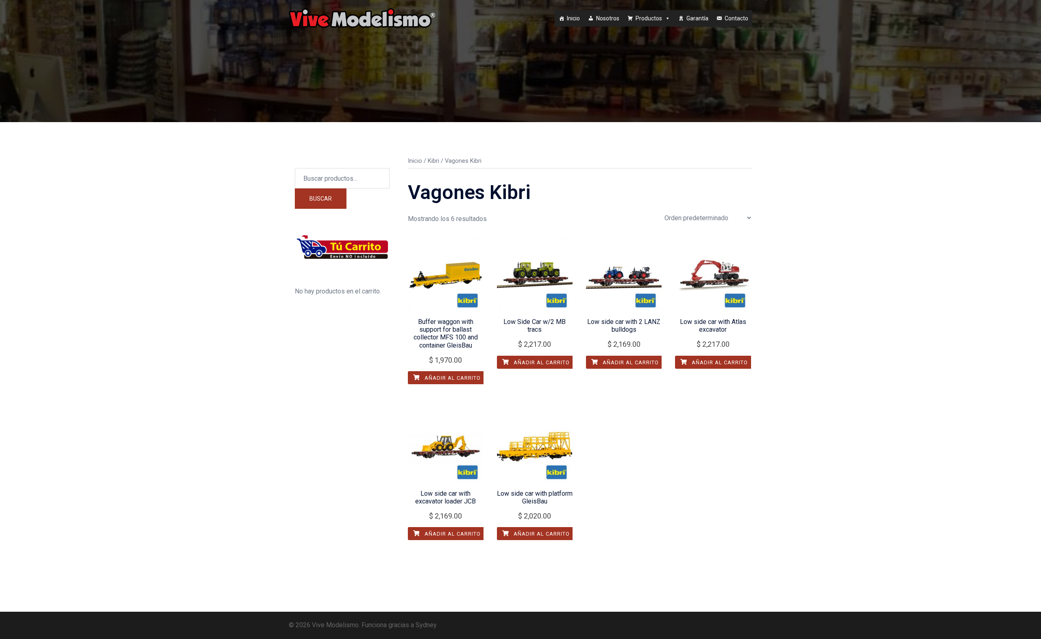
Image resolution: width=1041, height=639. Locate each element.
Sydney (426, 625)
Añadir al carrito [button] (452, 378)
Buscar (320, 198)
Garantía (697, 18)
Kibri (433, 160)
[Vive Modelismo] (362, 18)
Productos (649, 18)
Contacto (736, 18)
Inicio (573, 18)
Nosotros (607, 18)
